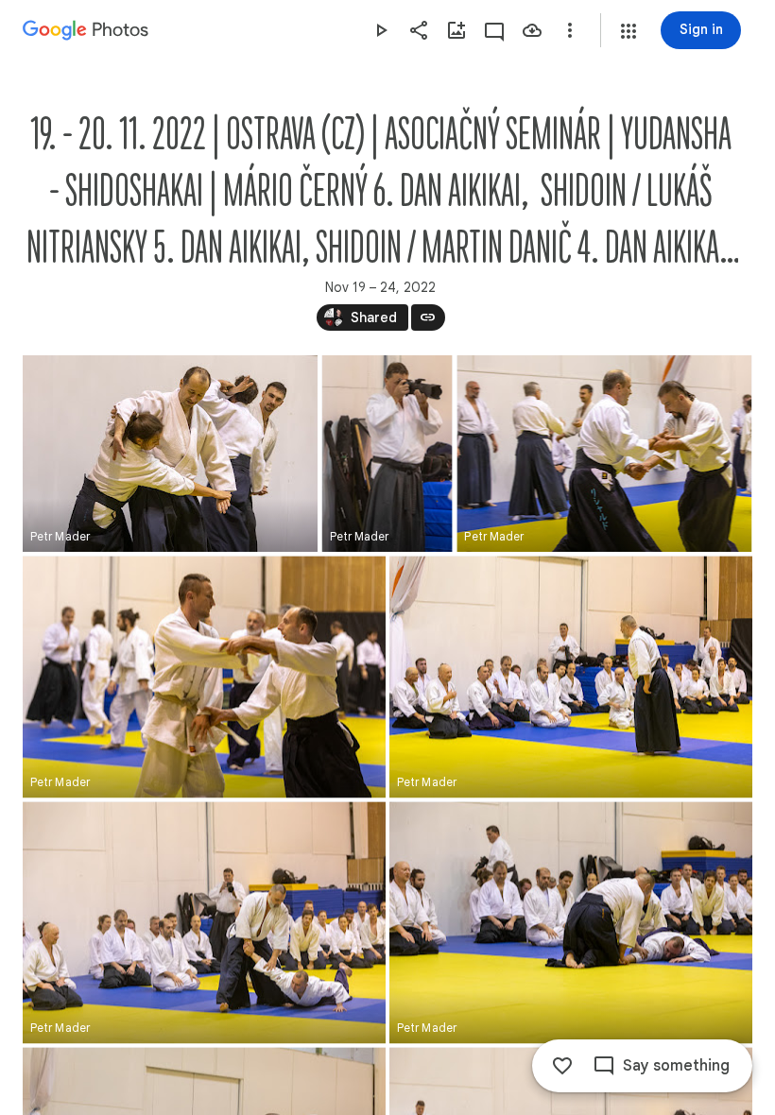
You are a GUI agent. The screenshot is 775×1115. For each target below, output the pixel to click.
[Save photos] (532, 30)
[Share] (419, 30)
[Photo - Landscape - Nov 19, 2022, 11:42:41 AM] (570, 922)
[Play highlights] (381, 30)
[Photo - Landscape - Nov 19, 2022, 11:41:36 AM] (204, 677)
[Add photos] (456, 30)
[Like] (562, 1066)
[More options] (570, 30)
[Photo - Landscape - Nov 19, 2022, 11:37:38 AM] (170, 453)
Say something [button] (676, 1065)
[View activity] (494, 30)
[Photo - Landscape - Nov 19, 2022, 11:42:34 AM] (204, 922)
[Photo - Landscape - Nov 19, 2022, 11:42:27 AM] (570, 677)
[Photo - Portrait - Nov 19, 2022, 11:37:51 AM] (387, 453)
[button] (628, 31)
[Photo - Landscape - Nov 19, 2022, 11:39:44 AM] (603, 453)
